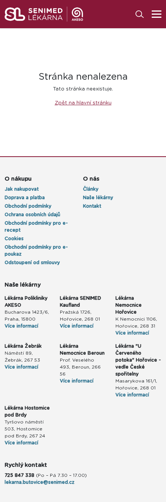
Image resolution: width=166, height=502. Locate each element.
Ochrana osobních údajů (32, 214)
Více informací (21, 326)
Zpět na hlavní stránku (83, 103)
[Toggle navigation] (154, 14)
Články (90, 189)
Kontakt (92, 206)
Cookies (14, 238)
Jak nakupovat (22, 189)
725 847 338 (19, 475)
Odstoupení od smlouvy (32, 262)
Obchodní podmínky (28, 206)
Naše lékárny (98, 197)
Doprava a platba (25, 197)
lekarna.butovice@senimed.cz (40, 482)
